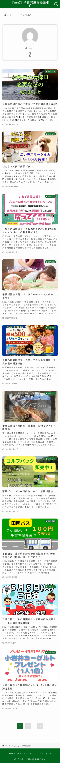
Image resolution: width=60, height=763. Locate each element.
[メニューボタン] (4, 4)
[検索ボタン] (56, 4)
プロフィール (46, 753)
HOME (11, 753)
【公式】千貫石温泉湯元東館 (30, 4)
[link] (30, 54)
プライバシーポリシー (27, 753)
